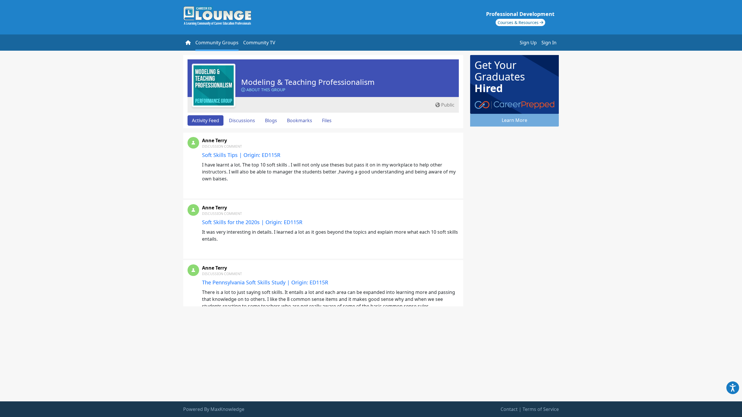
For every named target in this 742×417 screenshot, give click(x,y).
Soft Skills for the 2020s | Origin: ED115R (252, 222)
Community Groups (217, 42)
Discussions (242, 120)
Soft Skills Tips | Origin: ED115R (241, 154)
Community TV (259, 42)
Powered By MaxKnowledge (213, 409)
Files (327, 120)
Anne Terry (214, 140)
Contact (509, 409)
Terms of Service (541, 409)
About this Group (265, 89)
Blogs (271, 120)
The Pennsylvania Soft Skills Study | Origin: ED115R (265, 282)
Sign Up (528, 42)
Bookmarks (299, 120)
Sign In (548, 42)
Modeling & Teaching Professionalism (307, 82)
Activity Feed (205, 120)
